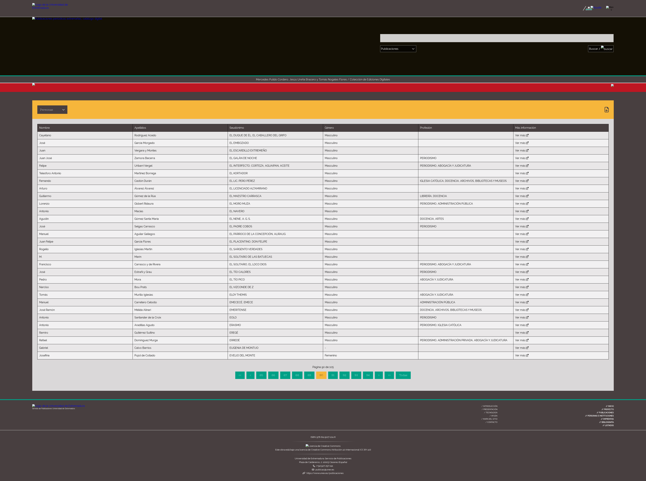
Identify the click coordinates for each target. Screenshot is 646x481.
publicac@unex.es (324, 469)
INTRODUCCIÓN (489, 406)
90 (321, 375)
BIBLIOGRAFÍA (606, 422)
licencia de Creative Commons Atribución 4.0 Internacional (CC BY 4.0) (335, 449)
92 (344, 375)
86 (273, 375)
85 (261, 375)
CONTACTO (491, 422)
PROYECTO (608, 409)
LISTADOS (608, 425)
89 (309, 375)
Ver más (520, 135)
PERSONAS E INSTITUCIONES (599, 416)
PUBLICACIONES (605, 412)
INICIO (610, 406)
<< (240, 375)
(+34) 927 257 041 (324, 466)
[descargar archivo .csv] (607, 109)
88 (297, 375)
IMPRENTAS (607, 419)
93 (356, 375)
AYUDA (493, 416)
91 (333, 375)
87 (285, 375)
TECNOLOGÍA (490, 412)
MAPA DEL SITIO (489, 419)
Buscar (594, 48)
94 (368, 375)
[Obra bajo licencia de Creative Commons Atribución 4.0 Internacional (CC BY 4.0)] (323, 446)
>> (389, 375)
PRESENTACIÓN (489, 409)
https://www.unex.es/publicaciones (325, 473)
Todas (403, 375)
